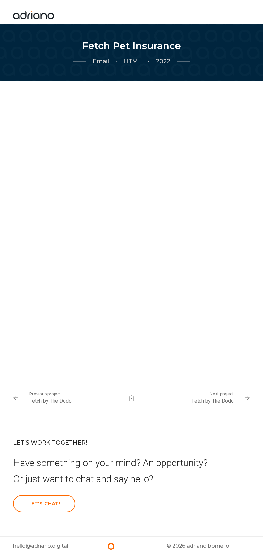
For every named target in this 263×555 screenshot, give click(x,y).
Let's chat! (44, 503)
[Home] (33, 13)
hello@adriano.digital (40, 546)
